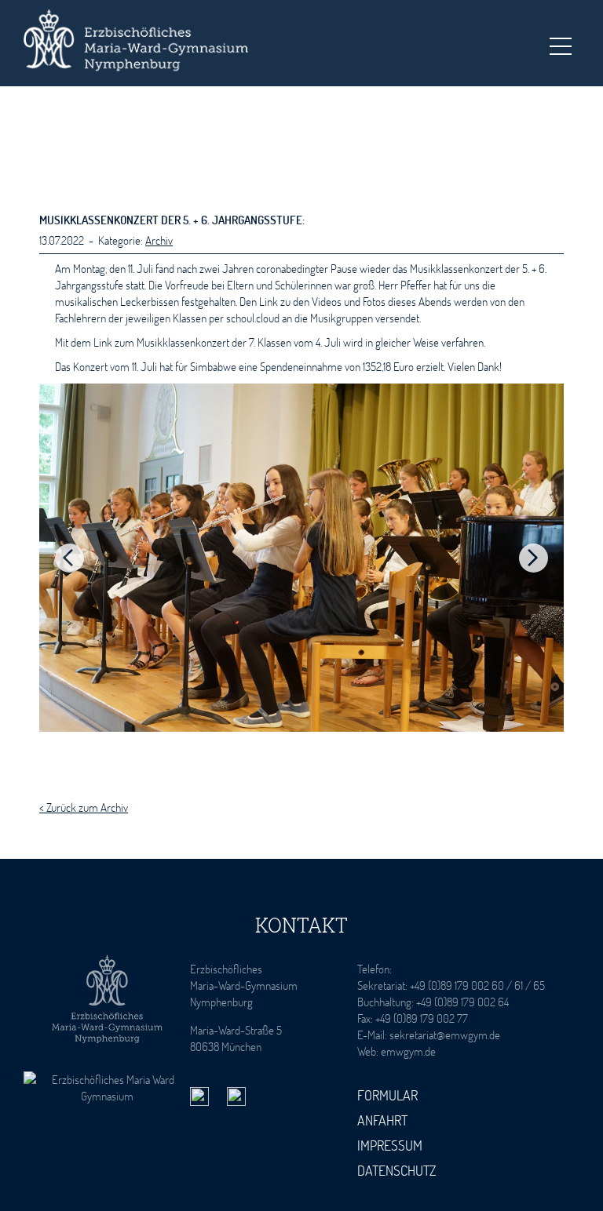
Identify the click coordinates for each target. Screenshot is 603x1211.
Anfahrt (382, 1120)
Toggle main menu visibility (560, 45)
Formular (387, 1095)
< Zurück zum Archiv (83, 807)
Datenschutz (397, 1170)
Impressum (389, 1145)
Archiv (159, 240)
